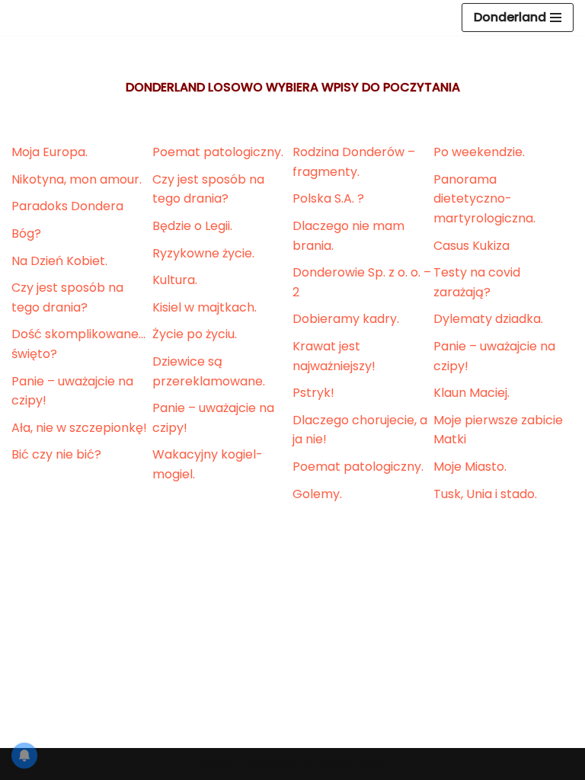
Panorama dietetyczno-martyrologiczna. (484, 199)
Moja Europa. (49, 152)
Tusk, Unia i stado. (485, 494)
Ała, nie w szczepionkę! (79, 427)
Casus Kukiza (471, 245)
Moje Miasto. (470, 466)
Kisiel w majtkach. (204, 307)
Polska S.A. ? (328, 198)
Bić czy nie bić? (56, 454)
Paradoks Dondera (67, 206)
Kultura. (174, 280)
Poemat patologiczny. (217, 152)
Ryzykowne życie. (203, 253)
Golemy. (317, 494)
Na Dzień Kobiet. (59, 261)
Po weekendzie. (479, 152)
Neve (218, 763)
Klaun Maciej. (471, 392)
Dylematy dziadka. (488, 319)
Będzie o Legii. (192, 226)
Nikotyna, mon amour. (76, 179)
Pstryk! (313, 392)
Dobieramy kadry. (345, 319)
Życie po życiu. (194, 334)
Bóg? (26, 233)
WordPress (350, 763)
